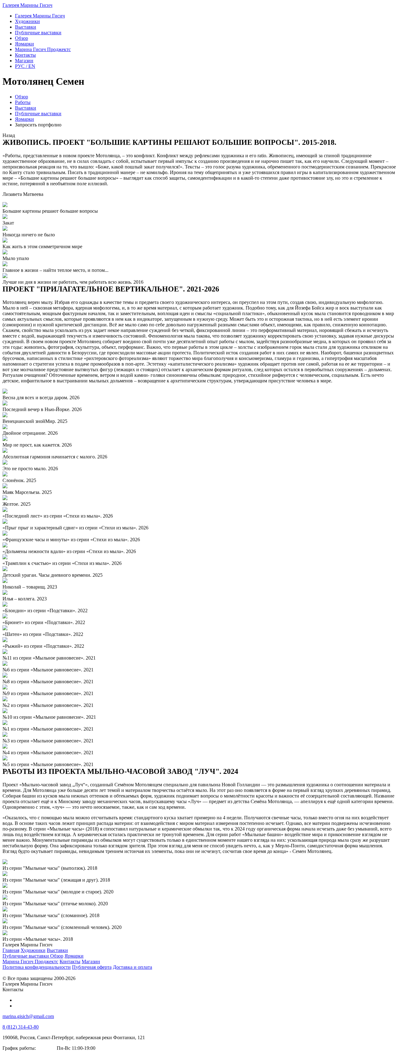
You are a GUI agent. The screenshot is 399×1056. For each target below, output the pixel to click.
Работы (23, 102)
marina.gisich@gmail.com (28, 1016)
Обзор (21, 96)
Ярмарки (24, 119)
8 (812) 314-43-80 (20, 1027)
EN (25, 66)
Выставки (25, 108)
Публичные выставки (38, 113)
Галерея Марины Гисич (27, 5)
